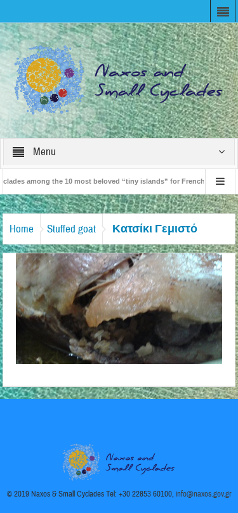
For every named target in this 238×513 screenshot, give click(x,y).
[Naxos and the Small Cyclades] (119, 80)
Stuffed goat (71, 229)
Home (22, 229)
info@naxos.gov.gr (204, 494)
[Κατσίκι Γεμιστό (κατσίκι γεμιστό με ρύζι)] (119, 308)
